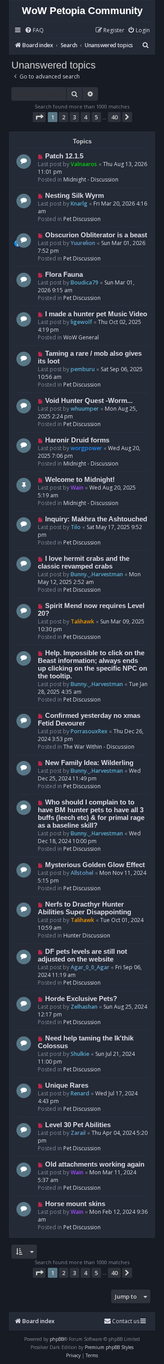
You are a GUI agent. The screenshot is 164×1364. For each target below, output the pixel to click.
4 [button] (85, 117)
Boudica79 (84, 282)
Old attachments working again (94, 1164)
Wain (77, 487)
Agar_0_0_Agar (90, 967)
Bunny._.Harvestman (97, 574)
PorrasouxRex (89, 731)
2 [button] (63, 117)
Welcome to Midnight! (80, 479)
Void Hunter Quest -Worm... (89, 400)
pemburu (83, 369)
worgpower (86, 448)
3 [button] (74, 117)
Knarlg (79, 203)
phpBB (57, 1339)
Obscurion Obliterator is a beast (96, 235)
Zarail (78, 1133)
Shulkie (80, 1054)
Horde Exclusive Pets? (81, 998)
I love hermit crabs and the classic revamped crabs (83, 562)
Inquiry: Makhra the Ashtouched (96, 519)
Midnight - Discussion (90, 179)
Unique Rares (66, 1085)
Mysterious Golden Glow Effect (95, 864)
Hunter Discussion (86, 935)
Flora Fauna (64, 274)
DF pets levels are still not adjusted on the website (82, 955)
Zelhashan (84, 1007)
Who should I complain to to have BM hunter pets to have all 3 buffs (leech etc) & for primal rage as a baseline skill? (91, 814)
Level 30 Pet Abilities (78, 1124)
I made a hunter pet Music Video (96, 314)
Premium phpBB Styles (109, 1347)
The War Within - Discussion (98, 747)
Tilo (76, 527)
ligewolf (81, 322)
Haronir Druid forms (77, 440)
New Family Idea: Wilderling (89, 762)
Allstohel (82, 873)
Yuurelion (83, 243)
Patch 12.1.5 (64, 156)
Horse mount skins (75, 1203)
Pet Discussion (82, 219)
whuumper (85, 408)
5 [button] (96, 117)
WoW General (81, 337)
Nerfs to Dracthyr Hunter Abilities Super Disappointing (84, 908)
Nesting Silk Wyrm (74, 195)
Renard (80, 1093)
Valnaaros (84, 164)
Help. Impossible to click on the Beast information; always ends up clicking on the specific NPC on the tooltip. (92, 664)
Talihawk (82, 621)
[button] (39, 117)
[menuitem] (34, 31)
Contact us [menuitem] (125, 1321)
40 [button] (114, 117)
